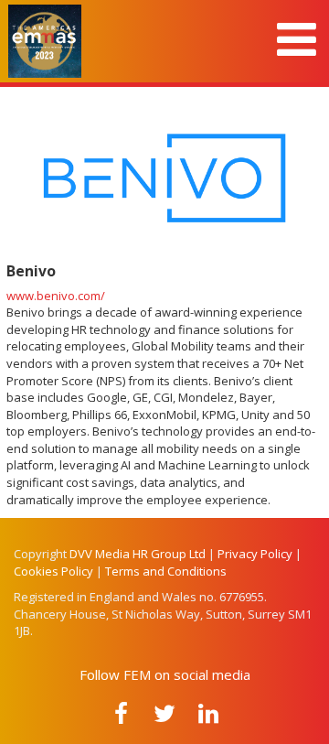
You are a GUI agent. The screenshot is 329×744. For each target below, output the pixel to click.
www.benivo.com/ (55, 295)
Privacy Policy (255, 553)
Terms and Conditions (166, 571)
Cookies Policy (53, 571)
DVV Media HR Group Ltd (137, 553)
